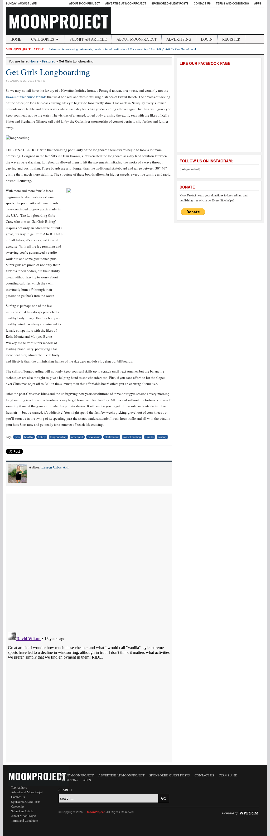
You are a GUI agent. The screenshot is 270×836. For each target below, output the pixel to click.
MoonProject (58, 20)
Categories (42, 39)
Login (207, 39)
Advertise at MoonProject (125, 3)
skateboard (112, 437)
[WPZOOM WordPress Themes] (248, 812)
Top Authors (19, 787)
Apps (258, 3)
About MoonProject (84, 3)
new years (94, 437)
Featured (48, 61)
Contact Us (202, 3)
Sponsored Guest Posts (170, 3)
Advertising (178, 39)
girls (17, 437)
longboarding (58, 437)
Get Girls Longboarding (48, 72)
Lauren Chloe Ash (55, 467)
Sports (149, 437)
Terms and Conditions (232, 3)
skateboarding (132, 437)
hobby (42, 437)
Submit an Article (88, 39)
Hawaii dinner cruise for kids (26, 96)
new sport (77, 437)
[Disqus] (89, 559)
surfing (162, 437)
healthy (28, 437)
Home (16, 39)
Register (231, 39)
